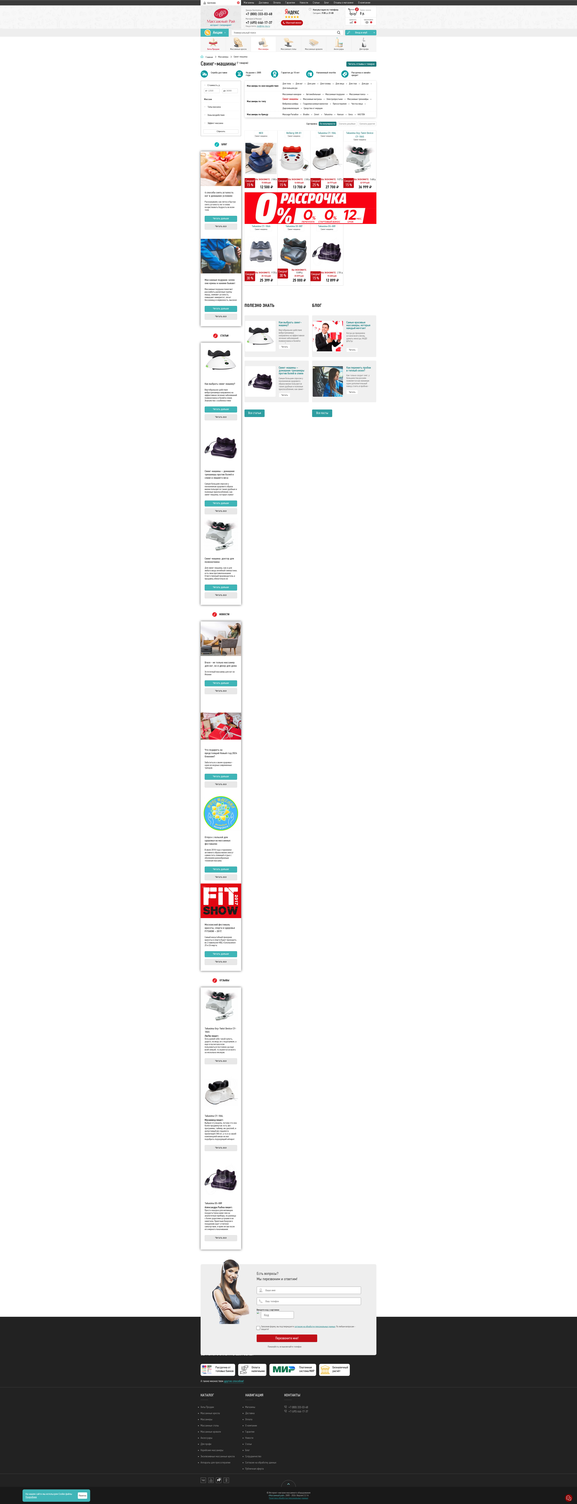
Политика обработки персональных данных (288, 1498)
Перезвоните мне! (287, 1338)
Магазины (249, 2)
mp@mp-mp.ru (263, 26)
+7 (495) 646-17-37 (259, 22)
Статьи (316, 2)
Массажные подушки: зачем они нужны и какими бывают (220, 281)
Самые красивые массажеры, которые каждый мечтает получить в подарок (358, 327)
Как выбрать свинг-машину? (220, 383)
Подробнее (31, 1497)
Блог (326, 2)
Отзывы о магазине (343, 2)
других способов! (234, 1381)
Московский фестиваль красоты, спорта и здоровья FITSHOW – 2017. (220, 928)
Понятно (82, 1496)
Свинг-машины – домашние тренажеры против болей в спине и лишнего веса (220, 474)
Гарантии (290, 2)
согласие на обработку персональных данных (315, 1326)
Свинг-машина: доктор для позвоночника (219, 560)
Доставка (264, 2)
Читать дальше (221, 218)
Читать (284, 346)
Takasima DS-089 (213, 1203)
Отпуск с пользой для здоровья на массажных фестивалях (217, 840)
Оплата (277, 2)
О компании (364, 2)
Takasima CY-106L (214, 1116)
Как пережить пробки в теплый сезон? (358, 369)
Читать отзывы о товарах (361, 64)
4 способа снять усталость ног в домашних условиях (219, 194)
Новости (304, 2)
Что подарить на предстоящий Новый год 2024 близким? (221, 753)
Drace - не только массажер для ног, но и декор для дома (221, 664)
